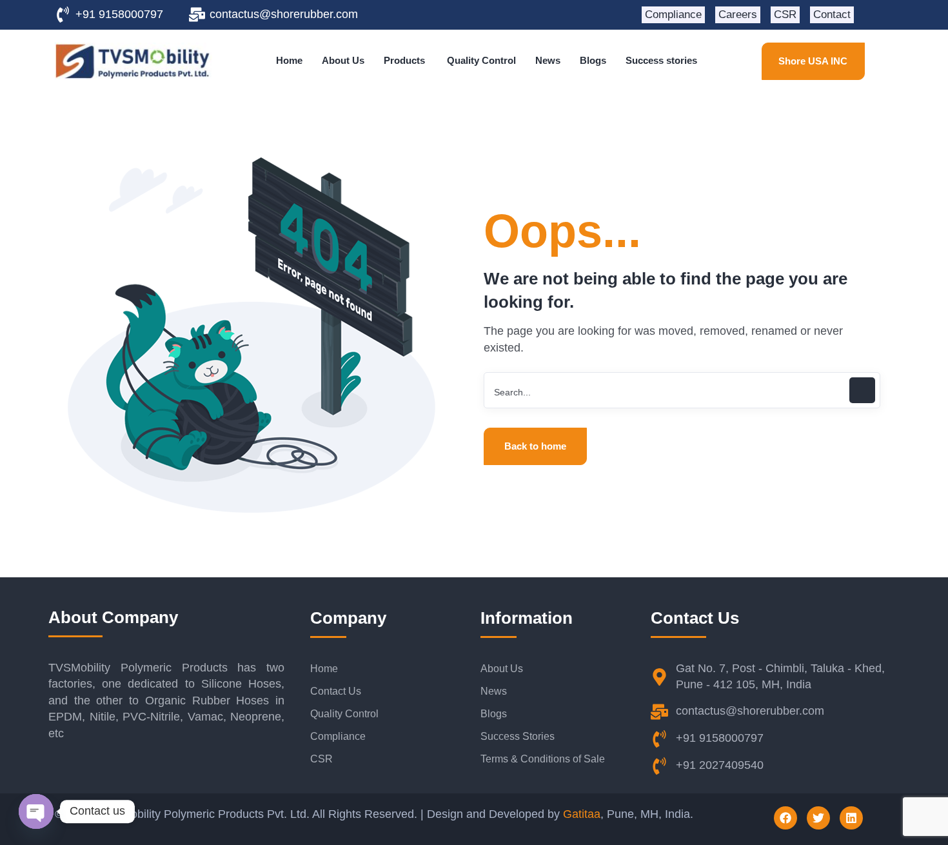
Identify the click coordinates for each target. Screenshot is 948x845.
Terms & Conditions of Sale (542, 758)
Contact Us (335, 691)
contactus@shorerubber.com (284, 14)
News (493, 691)
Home (324, 668)
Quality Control (344, 713)
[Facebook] (785, 818)
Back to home (535, 446)
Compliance (338, 736)
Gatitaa (581, 814)
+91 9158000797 (119, 14)
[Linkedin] (851, 818)
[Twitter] (818, 818)
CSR (321, 758)
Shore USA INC (812, 60)
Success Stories (517, 736)
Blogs (493, 713)
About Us (501, 668)
